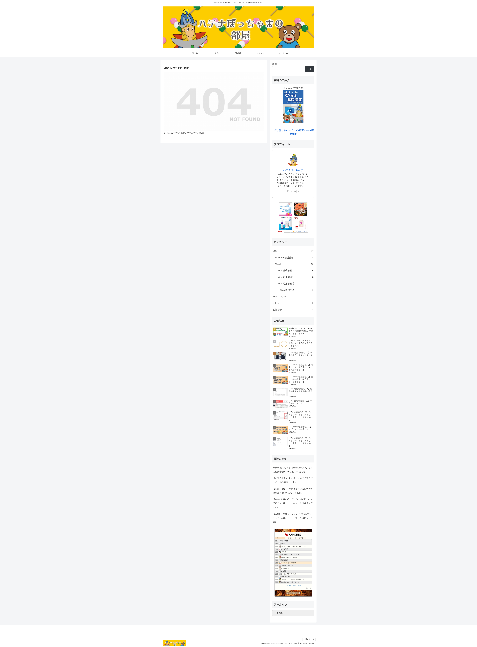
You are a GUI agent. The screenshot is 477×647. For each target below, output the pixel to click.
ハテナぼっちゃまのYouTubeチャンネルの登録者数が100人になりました (293, 469)
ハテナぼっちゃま (293, 170)
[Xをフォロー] (287, 191)
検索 (274, 64)
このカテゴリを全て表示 (293, 585)
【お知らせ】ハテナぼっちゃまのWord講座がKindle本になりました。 (292, 490)
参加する (308, 588)
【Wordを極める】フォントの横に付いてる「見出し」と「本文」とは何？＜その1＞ (293, 518)
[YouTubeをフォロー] (291, 191)
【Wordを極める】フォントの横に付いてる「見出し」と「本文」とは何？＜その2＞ (293, 503)
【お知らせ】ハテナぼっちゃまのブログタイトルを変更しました (293, 480)
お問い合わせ (309, 639)
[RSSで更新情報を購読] (298, 191)
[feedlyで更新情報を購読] (295, 191)
